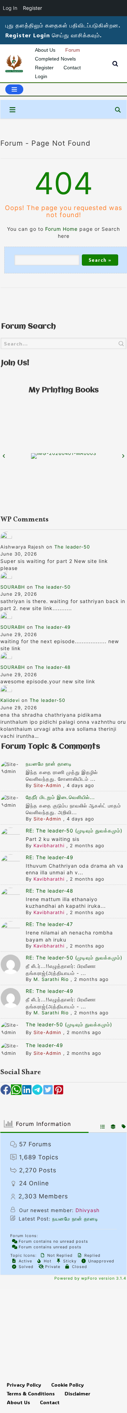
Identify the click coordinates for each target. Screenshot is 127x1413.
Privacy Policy (24, 1384)
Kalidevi (10, 700)
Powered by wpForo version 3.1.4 (89, 1278)
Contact (72, 67)
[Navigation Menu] (14, 89)
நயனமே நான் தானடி (49, 764)
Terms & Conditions (31, 1393)
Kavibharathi (49, 845)
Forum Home (61, 229)
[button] (5, 1089)
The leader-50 (72, 547)
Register (44, 67)
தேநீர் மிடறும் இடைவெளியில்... (60, 797)
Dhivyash (87, 1210)
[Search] (115, 63)
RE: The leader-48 (49, 891)
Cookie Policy (67, 1384)
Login (41, 76)
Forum (72, 50)
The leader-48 (53, 667)
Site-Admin (47, 785)
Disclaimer (77, 1393)
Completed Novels (55, 59)
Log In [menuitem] (10, 8)
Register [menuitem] (32, 8)
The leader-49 (53, 627)
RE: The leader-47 (49, 924)
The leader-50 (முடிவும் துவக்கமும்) (69, 1024)
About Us (45, 50)
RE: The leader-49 (49, 857)
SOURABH (12, 587)
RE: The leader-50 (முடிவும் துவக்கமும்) (74, 831)
